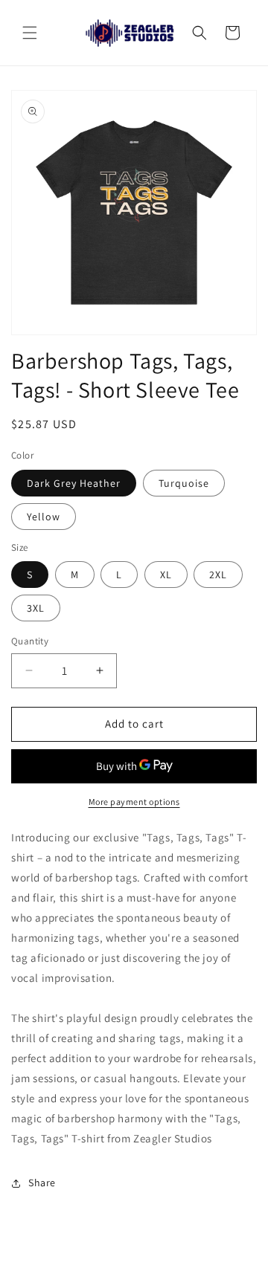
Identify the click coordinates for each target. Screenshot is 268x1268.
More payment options (134, 801)
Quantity (29, 641)
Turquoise (184, 483)
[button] (29, 32)
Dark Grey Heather (74, 483)
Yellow (43, 516)
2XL (218, 574)
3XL (36, 608)
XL (166, 574)
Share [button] (42, 1182)
